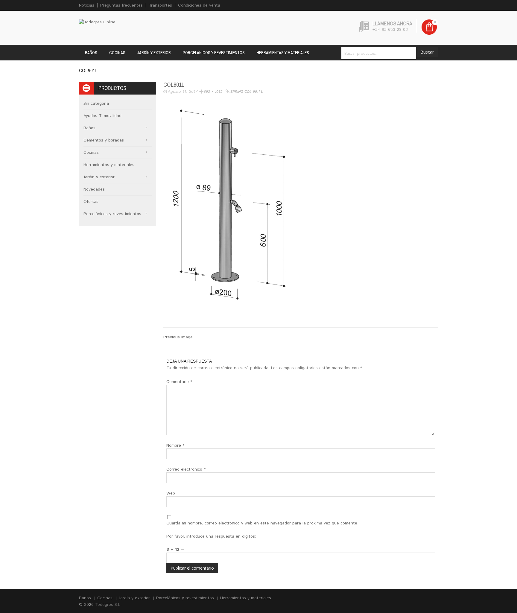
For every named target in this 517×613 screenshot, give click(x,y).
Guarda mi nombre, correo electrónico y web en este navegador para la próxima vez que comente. (262, 523)
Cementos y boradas (103, 140)
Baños (91, 52)
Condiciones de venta (199, 5)
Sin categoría (96, 104)
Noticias (86, 5)
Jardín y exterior (154, 52)
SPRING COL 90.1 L (246, 91)
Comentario (179, 382)
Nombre (175, 445)
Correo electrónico (186, 469)
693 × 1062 (213, 91)
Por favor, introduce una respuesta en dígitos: (211, 536)
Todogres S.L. (108, 605)
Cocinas (117, 52)
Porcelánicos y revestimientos (214, 52)
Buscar (427, 52)
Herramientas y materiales (283, 52)
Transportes (160, 5)
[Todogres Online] (97, 22)
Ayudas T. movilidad (102, 116)
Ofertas (90, 202)
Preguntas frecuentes (121, 5)
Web (170, 493)
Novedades (94, 189)
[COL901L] (234, 206)
